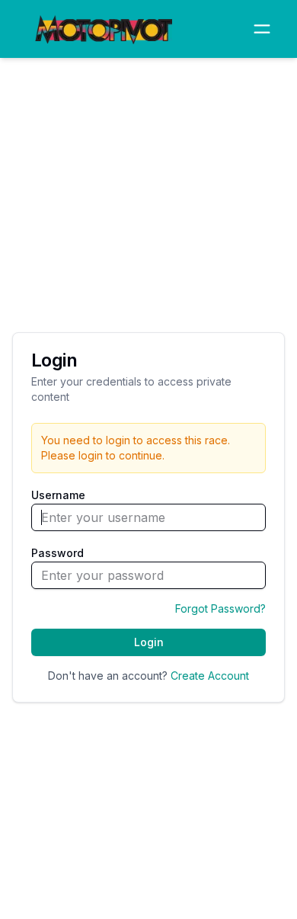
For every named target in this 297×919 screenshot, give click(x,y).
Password (57, 552)
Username (58, 494)
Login (149, 642)
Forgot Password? (220, 608)
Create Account (210, 675)
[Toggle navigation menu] (262, 29)
